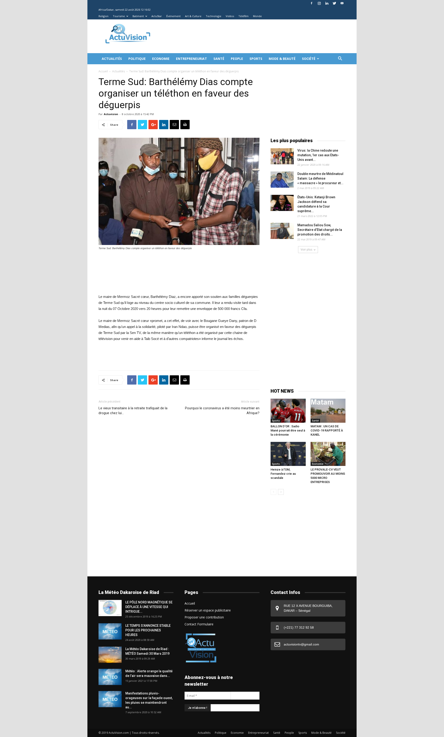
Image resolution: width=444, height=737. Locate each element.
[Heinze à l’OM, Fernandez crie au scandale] (288, 454)
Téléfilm (243, 16)
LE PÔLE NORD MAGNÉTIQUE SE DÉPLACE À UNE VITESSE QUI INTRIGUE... (149, 606)
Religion (103, 16)
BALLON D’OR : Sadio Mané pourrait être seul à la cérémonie (288, 430)
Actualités (112, 58)
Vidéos (230, 16)
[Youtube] (342, 3)
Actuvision (111, 114)
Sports (256, 58)
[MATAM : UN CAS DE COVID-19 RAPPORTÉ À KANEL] (328, 411)
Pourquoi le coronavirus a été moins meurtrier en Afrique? (222, 410)
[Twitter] (334, 3)
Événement (173, 16)
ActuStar (156, 16)
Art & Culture (193, 16)
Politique (137, 58)
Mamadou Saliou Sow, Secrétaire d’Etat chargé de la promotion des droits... (319, 229)
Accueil (103, 71)
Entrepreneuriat (191, 58)
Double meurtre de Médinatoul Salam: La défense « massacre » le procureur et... (320, 178)
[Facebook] (311, 3)
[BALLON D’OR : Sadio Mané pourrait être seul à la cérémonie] (288, 411)
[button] (339, 59)
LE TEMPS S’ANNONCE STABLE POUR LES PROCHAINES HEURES (148, 630)
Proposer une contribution (204, 617)
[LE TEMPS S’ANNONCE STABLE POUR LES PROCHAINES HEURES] (110, 631)
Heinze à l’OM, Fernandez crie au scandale (283, 474)
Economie (161, 58)
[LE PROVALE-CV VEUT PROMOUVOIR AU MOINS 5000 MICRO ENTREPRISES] (328, 454)
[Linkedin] (326, 3)
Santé (218, 58)
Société (308, 58)
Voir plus (306, 249)
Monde (257, 16)
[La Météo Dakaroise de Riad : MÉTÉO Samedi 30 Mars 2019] (110, 655)
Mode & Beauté (282, 58)
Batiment (138, 16)
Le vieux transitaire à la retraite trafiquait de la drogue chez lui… (133, 410)
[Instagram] (319, 3)
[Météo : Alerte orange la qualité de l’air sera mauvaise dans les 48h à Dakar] (110, 677)
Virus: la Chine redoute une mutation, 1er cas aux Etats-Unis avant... (318, 155)
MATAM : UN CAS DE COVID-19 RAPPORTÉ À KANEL (327, 430)
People (237, 58)
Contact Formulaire (199, 624)
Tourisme (119, 16)
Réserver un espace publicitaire (208, 610)
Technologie (213, 16)
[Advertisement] (241, 36)
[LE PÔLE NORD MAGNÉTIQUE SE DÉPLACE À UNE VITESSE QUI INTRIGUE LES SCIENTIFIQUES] (110, 608)
